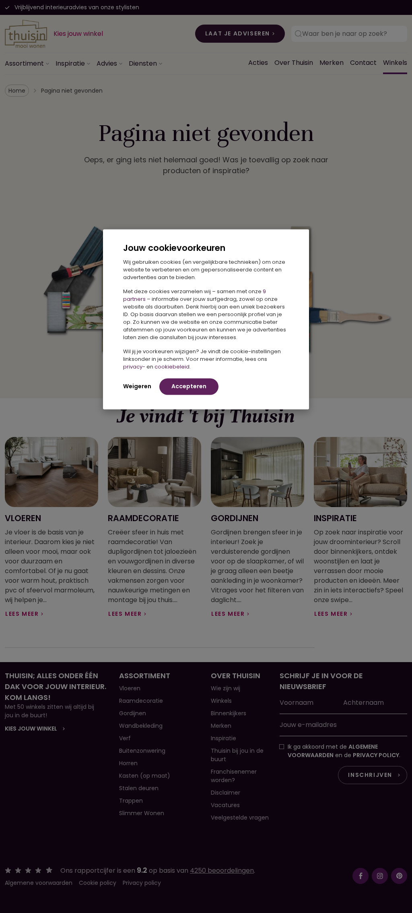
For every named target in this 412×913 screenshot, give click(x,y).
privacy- (134, 367)
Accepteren (188, 386)
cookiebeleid (172, 367)
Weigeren (137, 386)
